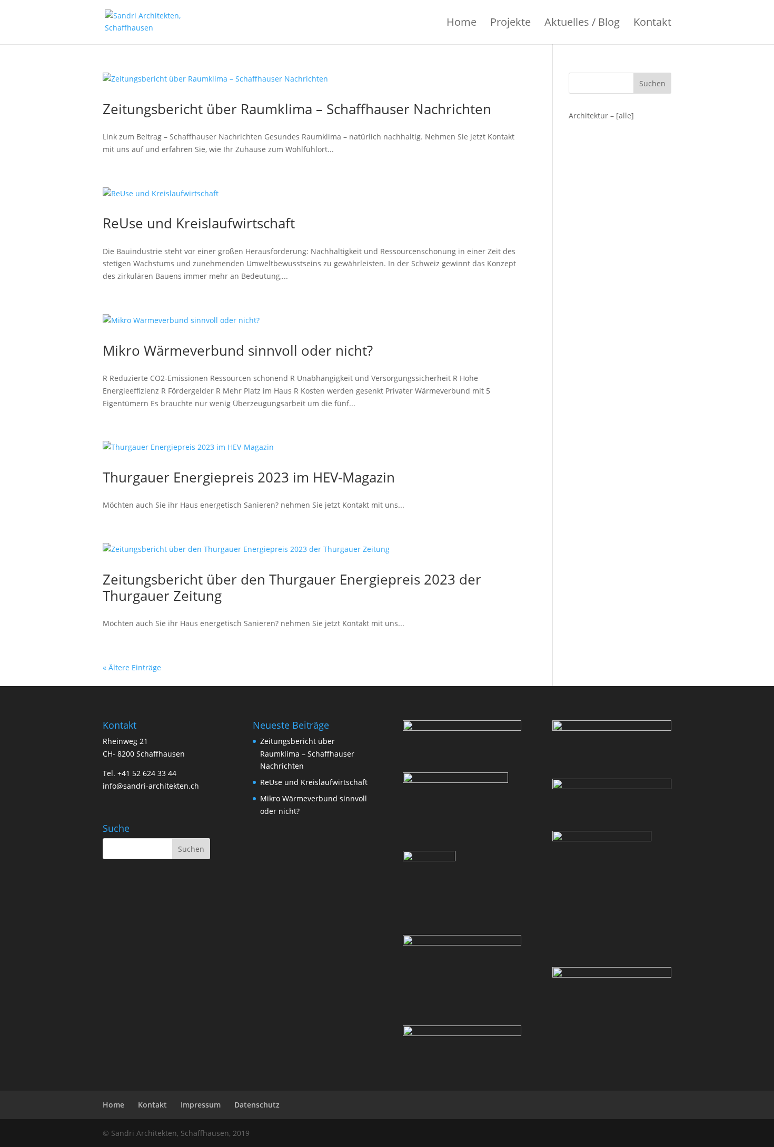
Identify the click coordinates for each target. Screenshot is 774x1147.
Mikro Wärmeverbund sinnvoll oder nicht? (238, 350)
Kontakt (652, 23)
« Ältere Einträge (132, 667)
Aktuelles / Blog (582, 23)
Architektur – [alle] (601, 115)
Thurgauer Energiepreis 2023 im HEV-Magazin (249, 477)
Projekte (510, 23)
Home (461, 23)
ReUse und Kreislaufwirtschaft (199, 223)
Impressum (201, 1105)
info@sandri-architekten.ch (151, 786)
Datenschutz (257, 1105)
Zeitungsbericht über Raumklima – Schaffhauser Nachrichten (297, 108)
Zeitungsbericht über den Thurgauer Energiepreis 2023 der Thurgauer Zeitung (292, 587)
